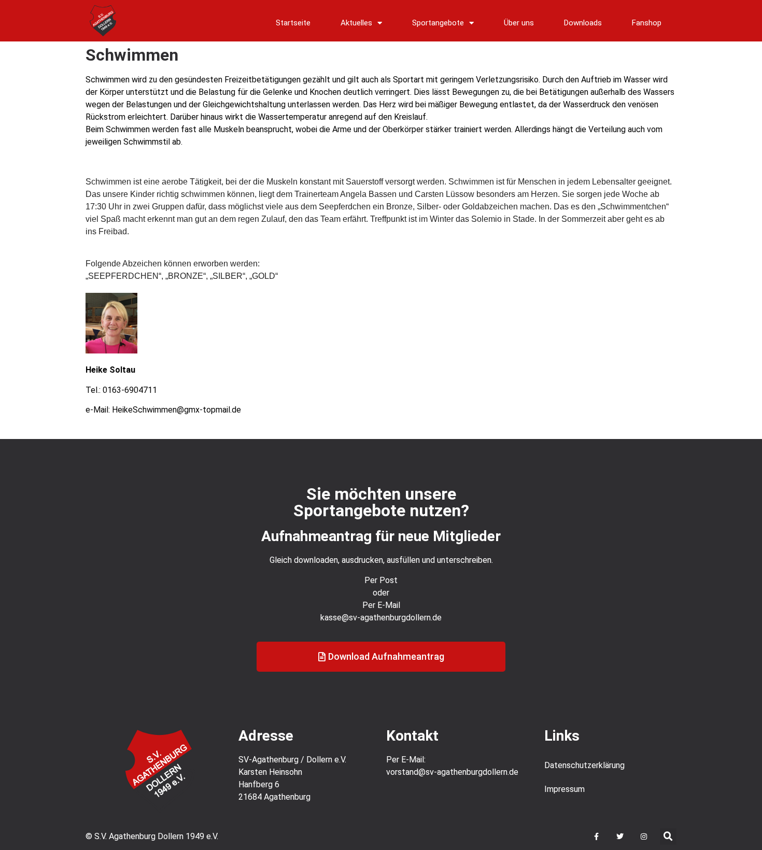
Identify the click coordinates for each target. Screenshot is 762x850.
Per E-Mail (381, 605)
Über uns (519, 22)
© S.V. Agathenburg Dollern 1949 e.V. (152, 836)
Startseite (293, 22)
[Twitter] (620, 836)
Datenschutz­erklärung (584, 765)
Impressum (564, 789)
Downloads (583, 22)
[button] (668, 836)
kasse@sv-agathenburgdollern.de (381, 617)
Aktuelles (356, 22)
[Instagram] (641, 836)
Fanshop (646, 22)
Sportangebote (438, 22)
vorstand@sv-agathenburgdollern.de (452, 772)
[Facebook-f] (596, 836)
